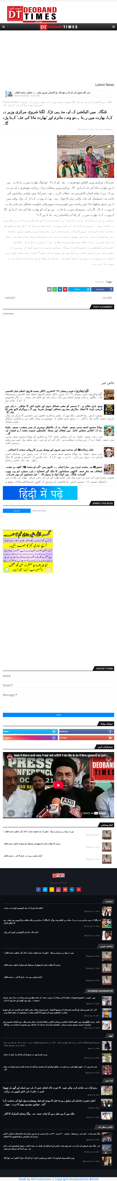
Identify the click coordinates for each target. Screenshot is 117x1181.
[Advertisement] (58, 55)
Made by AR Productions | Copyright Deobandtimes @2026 (58, 1179)
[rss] (52, 889)
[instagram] (30, 737)
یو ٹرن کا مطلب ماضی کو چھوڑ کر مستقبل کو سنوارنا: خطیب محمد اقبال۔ (31, 843)
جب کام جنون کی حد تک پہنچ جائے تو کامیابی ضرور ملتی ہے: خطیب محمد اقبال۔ (51, 92)
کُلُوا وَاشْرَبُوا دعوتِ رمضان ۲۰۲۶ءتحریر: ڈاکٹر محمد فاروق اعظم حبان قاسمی (47, 391)
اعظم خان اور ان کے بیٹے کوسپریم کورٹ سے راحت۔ (23, 908)
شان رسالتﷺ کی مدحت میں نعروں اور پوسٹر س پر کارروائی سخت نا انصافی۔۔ (49, 449)
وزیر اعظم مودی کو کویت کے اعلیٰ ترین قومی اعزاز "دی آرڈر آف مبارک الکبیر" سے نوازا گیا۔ (38, 1158)
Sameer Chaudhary (105, 129)
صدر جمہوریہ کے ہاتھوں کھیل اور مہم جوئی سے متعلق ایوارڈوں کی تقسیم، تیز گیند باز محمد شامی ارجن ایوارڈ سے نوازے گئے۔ (50, 1068)
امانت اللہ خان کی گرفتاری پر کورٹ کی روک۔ (20, 932)
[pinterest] (78, 889)
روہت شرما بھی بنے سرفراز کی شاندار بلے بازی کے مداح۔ (25, 1054)
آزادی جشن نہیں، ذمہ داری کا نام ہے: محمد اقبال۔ (22, 855)
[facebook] (86, 731)
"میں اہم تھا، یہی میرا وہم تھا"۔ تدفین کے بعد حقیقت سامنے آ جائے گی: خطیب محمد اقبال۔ (38, 831)
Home (6, 102)
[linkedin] (72, 889)
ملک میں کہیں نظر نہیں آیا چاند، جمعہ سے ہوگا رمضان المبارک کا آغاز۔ (39, 1113)
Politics (15, 102)
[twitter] (30, 731)
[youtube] (86, 737)
